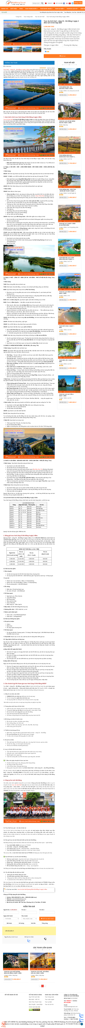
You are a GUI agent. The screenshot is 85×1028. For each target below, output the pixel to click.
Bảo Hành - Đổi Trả (34, 999)
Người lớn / (10, 910)
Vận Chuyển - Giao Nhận (35, 1004)
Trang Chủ (18, 16)
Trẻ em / (23, 910)
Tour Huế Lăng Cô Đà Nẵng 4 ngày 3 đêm (58, 16)
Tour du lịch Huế (39, 16)
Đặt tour (63, 56)
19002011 (50, 3)
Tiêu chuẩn (24, 916)
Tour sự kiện (48, 1002)
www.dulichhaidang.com (19, 899)
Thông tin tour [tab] (11, 63)
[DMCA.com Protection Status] (34, 1009)
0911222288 (59, 3)
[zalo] (82, 1020)
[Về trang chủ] (15, 3)
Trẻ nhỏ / (41, 910)
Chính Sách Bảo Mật (34, 1007)
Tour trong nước (49, 997)
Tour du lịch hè (49, 1004)
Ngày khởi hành (8, 916)
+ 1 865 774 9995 (73, 1019)
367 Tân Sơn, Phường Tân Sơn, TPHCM (71, 1010)
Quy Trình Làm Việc (34, 997)
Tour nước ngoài (49, 999)
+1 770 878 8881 (70, 1017)
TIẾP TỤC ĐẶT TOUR (48, 918)
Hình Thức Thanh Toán (35, 1002)
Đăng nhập (78, 3)
